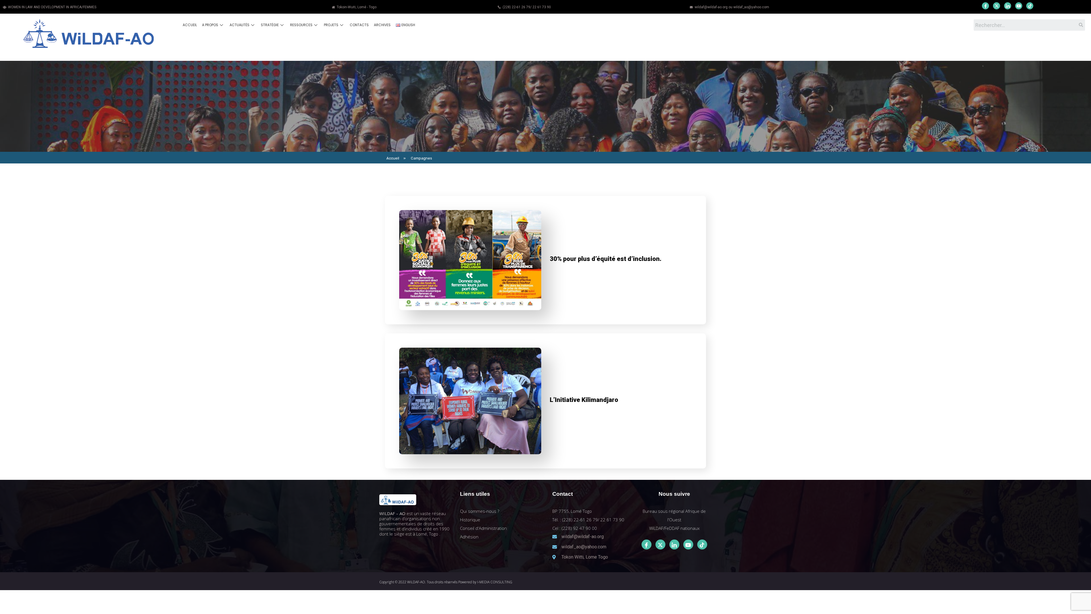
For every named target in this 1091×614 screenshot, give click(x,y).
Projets (331, 24)
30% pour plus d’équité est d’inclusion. (605, 258)
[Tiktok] (702, 544)
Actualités (239, 24)
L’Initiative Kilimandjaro (584, 399)
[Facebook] (985, 5)
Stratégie (270, 24)
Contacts (359, 24)
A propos (210, 24)
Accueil (190, 24)
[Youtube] (1018, 5)
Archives (382, 24)
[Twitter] (996, 5)
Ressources (301, 24)
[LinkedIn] (1007, 5)
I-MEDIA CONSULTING (494, 582)
